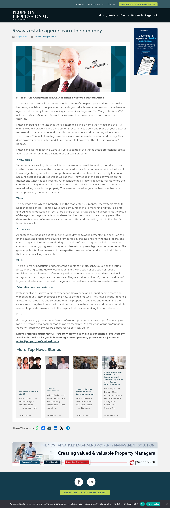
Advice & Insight (42, 36)
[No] (166, 504)
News (53, 36)
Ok (142, 504)
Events (124, 15)
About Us (80, 4)
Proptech (137, 15)
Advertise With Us (96, 4)
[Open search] (156, 15)
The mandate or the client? (28, 393)
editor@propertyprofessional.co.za (37, 341)
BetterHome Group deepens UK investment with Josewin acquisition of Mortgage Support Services (113, 378)
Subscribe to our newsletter (138, 4)
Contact (111, 4)
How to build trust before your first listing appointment (85, 391)
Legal (148, 15)
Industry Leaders (107, 15)
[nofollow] (146, 51)
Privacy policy (153, 504)
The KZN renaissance (53, 389)
